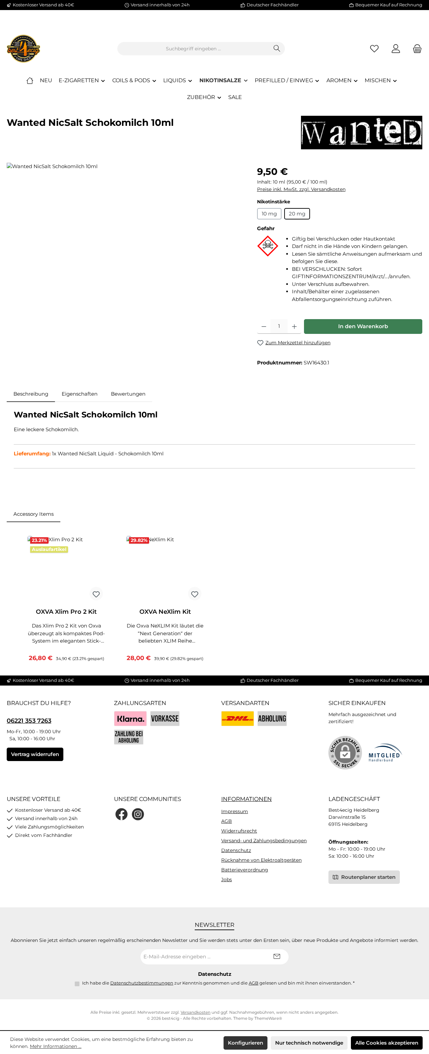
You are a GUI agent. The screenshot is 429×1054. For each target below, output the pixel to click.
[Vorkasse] (165, 718)
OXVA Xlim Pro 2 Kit (66, 611)
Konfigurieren (245, 1043)
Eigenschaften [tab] (80, 394)
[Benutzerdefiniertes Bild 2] (272, 718)
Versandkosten (195, 1012)
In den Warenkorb (363, 326)
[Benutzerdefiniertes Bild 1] (237, 718)
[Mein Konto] (396, 49)
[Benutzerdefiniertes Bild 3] (128, 737)
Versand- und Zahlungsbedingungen (264, 841)
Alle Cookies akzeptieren (386, 1043)
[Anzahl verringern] (264, 326)
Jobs (226, 879)
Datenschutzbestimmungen (141, 983)
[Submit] (277, 956)
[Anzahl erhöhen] (294, 326)
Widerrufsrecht (239, 831)
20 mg (297, 213)
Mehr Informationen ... (55, 1046)
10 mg (269, 213)
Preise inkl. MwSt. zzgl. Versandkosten (301, 189)
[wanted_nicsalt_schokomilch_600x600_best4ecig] (125, 235)
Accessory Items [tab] (33, 514)
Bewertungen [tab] (128, 394)
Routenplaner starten (367, 877)
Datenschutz (236, 850)
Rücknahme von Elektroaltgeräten (261, 860)
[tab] (31, 394)
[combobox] (193, 48)
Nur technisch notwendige (309, 1043)
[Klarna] (130, 718)
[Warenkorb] (415, 49)
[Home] (29, 80)
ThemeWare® (268, 1018)
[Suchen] (277, 48)
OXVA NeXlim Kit (165, 611)
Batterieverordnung (244, 870)
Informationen (246, 799)
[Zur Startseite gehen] (23, 48)
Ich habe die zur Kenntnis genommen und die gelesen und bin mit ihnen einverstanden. (218, 983)
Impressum (234, 811)
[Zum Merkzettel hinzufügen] (96, 593)
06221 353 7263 (29, 720)
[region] (125, 235)
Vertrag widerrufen (35, 754)
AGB (226, 821)
